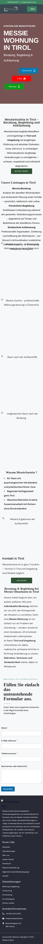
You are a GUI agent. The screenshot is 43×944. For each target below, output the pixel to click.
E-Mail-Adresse (9, 741)
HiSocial (15, 937)
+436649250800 (12, 2)
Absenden (8, 789)
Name (4, 728)
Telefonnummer (9, 753)
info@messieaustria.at (28, 2)
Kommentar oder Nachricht (14, 766)
